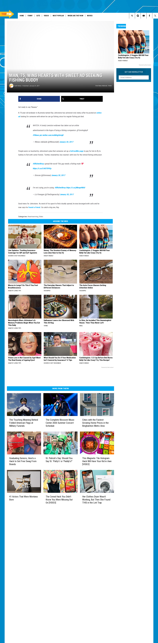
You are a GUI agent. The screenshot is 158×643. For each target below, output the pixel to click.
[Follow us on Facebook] (149, 16)
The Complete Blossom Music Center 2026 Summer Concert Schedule (60, 422)
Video (41, 217)
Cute (38, 16)
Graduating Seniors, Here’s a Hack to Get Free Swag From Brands (22, 461)
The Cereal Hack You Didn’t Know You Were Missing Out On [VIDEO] (59, 499)
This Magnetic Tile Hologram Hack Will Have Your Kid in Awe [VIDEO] (97, 461)
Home (22, 16)
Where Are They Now (75, 16)
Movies (90, 16)
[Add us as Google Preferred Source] (138, 16)
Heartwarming (33, 217)
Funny (30, 16)
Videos (46, 16)
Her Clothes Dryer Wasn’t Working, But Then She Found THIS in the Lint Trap (96, 499)
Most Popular (58, 16)
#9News (36, 135)
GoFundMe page (77, 151)
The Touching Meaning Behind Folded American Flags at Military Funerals (23, 422)
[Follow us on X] (155, 16)
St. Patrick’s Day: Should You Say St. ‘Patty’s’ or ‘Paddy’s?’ (59, 460)
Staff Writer (17, 86)
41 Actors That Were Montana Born (23, 498)
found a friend (34, 207)
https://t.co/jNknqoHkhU (75, 187)
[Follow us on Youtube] (143, 16)
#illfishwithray (38, 164)
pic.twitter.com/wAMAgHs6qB (51, 135)
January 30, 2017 (66, 142)
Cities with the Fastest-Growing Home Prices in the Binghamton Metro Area (95, 422)
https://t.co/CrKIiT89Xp (42, 168)
